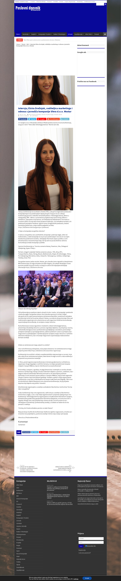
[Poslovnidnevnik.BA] (28, 8)
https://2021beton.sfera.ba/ (34, 267)
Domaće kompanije (36, 114)
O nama (33, 1)
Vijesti (18, 34)
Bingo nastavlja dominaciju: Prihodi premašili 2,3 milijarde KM (88, 490)
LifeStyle (19, 523)
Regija (51, 114)
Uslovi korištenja (40, 1)
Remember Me (91, 546)
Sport (18, 551)
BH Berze (19, 493)
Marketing (80, 1)
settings (76, 579)
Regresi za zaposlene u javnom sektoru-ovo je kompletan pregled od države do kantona (90, 485)
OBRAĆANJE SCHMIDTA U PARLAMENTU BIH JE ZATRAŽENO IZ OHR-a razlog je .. (62, 468)
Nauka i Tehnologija (59, 34)
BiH (28, 44)
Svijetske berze (20, 559)
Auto (17, 488)
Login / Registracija (70, 1)
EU (17, 501)
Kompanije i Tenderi (44, 34)
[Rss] (95, 4)
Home (18, 44)
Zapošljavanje (78, 34)
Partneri (49, 1)
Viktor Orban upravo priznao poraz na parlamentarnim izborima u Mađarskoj (89, 494)
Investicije (25, 34)
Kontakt (56, 1)
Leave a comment (24, 115)
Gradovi (18, 507)
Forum (61, 1)
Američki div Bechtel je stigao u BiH (88, 504)
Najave (18, 529)
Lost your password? (85, 553)
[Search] (105, 4)
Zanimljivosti (20, 567)
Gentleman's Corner (89, 1)
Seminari (56, 114)
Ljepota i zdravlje (21, 526)
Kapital (33, 34)
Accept (87, 578)
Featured (19, 504)
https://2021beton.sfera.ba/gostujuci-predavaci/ (33, 227)
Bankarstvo (19, 490)
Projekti (48, 114)
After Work (88, 34)
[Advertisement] (73, 18)
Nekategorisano (21, 534)
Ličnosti (70, 34)
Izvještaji (19, 512)
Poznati (96, 34)
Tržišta (18, 562)
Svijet (18, 556)
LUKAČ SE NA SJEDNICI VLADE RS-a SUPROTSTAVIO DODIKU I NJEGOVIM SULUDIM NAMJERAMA (29, 468)
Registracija (82, 550)
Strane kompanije (21, 553)
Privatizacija (20, 540)
